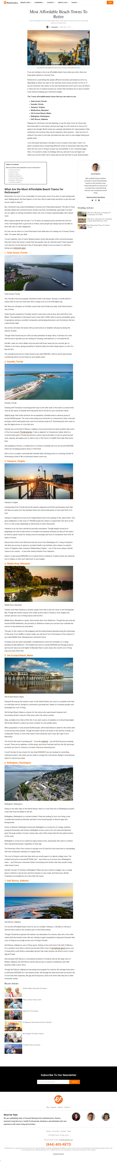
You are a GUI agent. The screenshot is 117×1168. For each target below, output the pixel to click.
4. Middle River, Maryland (14, 176)
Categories (53, 1107)
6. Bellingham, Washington (15, 180)
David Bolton (54, 27)
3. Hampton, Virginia (13, 174)
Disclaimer (63, 1131)
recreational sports (58, 948)
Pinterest (61, 1154)
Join (110, 2)
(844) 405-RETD (58, 1144)
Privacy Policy (56, 1131)
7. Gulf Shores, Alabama (14, 182)
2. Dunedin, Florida (13, 172)
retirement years (19, 248)
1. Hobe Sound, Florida (14, 170)
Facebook (55, 1154)
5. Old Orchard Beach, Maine (16, 178)
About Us (60, 1107)
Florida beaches (26, 432)
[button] (5, 2)
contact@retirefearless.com (66, 1140)
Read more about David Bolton (96, 197)
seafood (45, 741)
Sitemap (69, 1131)
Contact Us (67, 1107)
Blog (48, 1107)
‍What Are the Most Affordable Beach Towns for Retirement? (23, 167)
